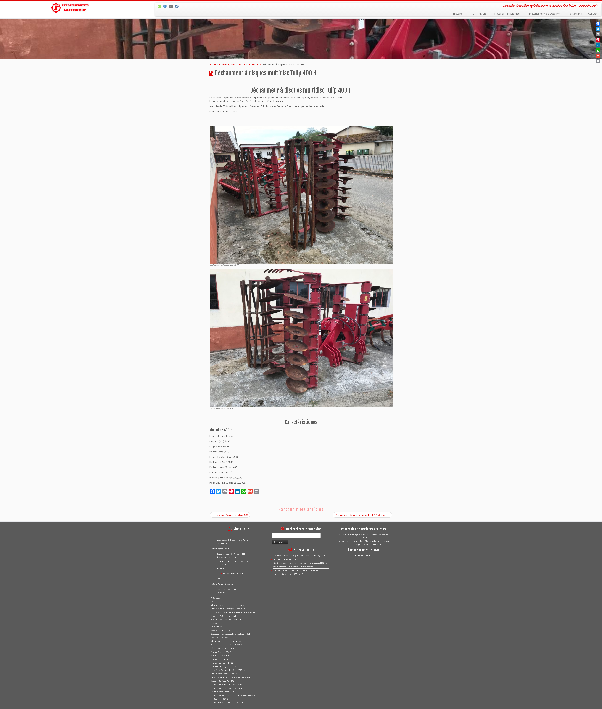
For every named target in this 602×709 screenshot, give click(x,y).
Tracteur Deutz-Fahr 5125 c (222, 691)
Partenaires (575, 13)
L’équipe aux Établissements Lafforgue (233, 540)
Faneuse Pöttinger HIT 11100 (223, 655)
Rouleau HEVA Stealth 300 (234, 573)
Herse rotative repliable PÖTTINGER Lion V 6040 (231, 677)
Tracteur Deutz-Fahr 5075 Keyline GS (226, 684)
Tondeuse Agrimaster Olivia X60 (230, 514)
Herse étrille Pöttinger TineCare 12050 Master (229, 670)
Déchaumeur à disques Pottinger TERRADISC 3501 (362, 514)
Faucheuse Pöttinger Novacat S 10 (225, 666)
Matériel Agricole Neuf (507, 13)
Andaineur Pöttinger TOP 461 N (224, 616)
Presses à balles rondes (220, 630)
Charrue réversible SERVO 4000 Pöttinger (228, 605)
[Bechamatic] (166, 6)
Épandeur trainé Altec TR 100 (229, 557)
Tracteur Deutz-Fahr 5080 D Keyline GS (227, 688)
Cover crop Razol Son (219, 637)
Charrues (214, 623)
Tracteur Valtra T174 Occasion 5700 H (227, 702)
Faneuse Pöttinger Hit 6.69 (222, 659)
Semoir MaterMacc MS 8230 (222, 681)
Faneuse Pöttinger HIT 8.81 (222, 663)
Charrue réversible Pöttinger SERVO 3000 (228, 608)
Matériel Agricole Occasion (545, 13)
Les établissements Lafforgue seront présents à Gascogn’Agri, (299, 555)
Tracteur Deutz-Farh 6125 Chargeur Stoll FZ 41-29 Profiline (236, 695)
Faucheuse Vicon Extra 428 (228, 589)
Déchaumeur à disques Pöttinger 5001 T (227, 641)
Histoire (458, 13)
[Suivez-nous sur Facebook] (178, 6)
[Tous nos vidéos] (172, 6)
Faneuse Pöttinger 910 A (221, 652)
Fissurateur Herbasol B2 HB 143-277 (232, 561)
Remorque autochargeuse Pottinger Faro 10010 (230, 634)
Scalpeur (220, 579)
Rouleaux (221, 568)
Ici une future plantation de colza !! (288, 559)
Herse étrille (222, 565)
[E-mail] (160, 6)
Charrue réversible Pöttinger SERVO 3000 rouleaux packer (234, 612)
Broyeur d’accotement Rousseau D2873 (227, 619)
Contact (592, 13)
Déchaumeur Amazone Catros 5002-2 (226, 645)
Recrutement (222, 543)
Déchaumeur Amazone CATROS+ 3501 (226, 648)
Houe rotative (216, 627)
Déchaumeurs (254, 64)
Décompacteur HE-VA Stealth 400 (231, 554)
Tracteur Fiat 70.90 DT (220, 699)
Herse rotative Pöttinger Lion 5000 (225, 673)
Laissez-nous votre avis (364, 555)
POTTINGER (478, 13)
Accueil (212, 64)
